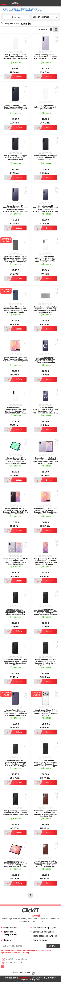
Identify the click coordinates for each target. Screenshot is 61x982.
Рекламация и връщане (44, 927)
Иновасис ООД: (25, 978)
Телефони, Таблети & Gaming (24, 9)
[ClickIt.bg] (15, 3)
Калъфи (38, 11)
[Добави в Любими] (26, 41)
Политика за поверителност (11, 933)
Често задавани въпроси (45, 936)
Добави (19, 77)
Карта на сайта (40, 940)
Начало (5, 9)
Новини (7, 940)
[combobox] (45, 17)
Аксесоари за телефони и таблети (18, 11)
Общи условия (10, 927)
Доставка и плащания (43, 932)
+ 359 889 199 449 (14, 963)
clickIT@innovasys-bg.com (17, 959)
